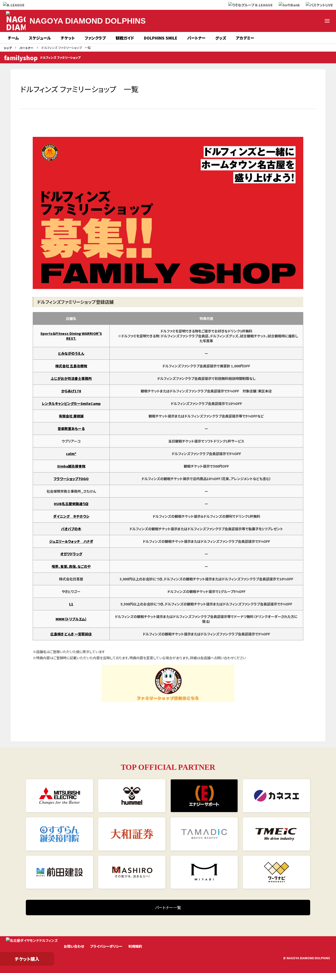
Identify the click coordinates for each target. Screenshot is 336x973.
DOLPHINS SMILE (160, 38)
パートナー (196, 38)
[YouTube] (292, 21)
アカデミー (245, 38)
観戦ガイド (125, 38)
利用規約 (135, 946)
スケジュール (40, 38)
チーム (13, 38)
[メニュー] (327, 21)
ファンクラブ (95, 38)
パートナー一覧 (168, 907)
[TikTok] (303, 21)
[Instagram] (268, 21)
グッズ (220, 38)
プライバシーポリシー (106, 946)
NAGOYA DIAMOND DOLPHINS (88, 20)
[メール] (315, 21)
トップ (8, 48)
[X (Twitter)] (256, 21)
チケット (68, 38)
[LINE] (280, 21)
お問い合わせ (74, 946)
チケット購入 (27, 959)
